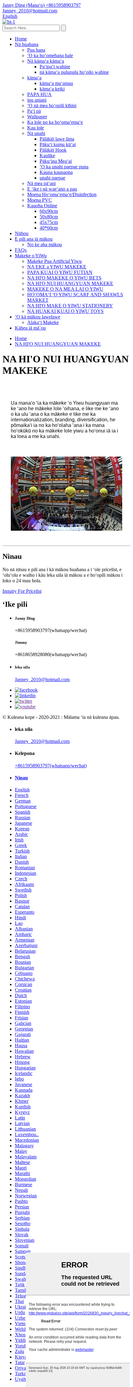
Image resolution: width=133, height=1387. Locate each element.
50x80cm (49, 216)
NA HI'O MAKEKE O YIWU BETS (64, 277)
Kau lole (35, 127)
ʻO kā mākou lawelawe (37, 316)
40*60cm (49, 227)
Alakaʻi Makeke (43, 322)
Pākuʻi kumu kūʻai (58, 144)
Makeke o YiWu (31, 255)
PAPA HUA (39, 94)
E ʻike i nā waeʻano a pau (52, 189)
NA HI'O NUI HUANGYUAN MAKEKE (70, 283)
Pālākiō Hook (53, 150)
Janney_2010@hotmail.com (42, 679)
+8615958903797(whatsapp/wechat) (51, 765)
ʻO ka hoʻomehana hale (50, 55)
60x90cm (49, 211)
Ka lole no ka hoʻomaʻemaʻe (55, 122)
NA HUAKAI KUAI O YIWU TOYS (65, 311)
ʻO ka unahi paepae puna (64, 166)
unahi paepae (52, 177)
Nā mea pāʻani (41, 183)
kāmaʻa (34, 77)
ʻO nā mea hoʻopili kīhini (51, 105)
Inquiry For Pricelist (21, 591)
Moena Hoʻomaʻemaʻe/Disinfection (62, 194)
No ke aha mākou (44, 244)
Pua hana (36, 50)
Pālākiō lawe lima (57, 138)
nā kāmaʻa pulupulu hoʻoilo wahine (74, 72)
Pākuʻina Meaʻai (56, 161)
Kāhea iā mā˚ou (30, 328)
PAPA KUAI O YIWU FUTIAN (59, 272)
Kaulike (47, 155)
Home (21, 38)
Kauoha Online (42, 205)
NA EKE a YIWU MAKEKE (56, 266)
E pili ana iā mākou (34, 239)
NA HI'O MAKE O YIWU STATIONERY (70, 305)
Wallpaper (37, 116)
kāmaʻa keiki (52, 88)
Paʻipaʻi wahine (55, 66)
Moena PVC (39, 200)
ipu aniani (36, 100)
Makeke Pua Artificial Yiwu (54, 261)
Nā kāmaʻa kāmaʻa (45, 61)
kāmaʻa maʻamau (56, 83)
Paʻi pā (34, 111)
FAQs (21, 250)
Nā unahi (36, 133)
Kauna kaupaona (56, 172)
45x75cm (49, 222)
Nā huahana (26, 44)
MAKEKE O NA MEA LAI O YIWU (65, 289)
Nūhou (21, 233)
